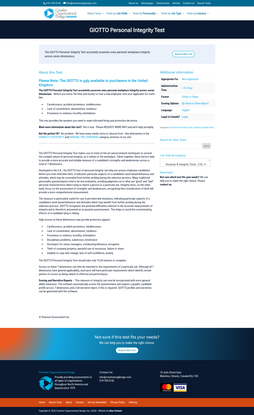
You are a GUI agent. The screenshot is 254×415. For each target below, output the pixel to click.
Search (206, 146)
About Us (133, 3)
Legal (185, 116)
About (69, 402)
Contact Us (188, 3)
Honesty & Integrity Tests (203, 127)
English (186, 110)
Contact (80, 402)
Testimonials (162, 3)
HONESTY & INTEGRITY (51, 137)
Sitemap (133, 402)
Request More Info (183, 54)
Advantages (147, 3)
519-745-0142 (53, 3)
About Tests (94, 13)
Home (42, 402)
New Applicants (190, 79)
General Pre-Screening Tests (181, 127)
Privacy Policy (117, 402)
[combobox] (185, 162)
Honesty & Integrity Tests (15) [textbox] (184, 164)
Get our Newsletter (97, 402)
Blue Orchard (115, 410)
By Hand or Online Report (195, 103)
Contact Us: (106, 372)
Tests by (116, 13)
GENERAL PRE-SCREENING (84, 137)
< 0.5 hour (187, 88)
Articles (176, 3)
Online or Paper (190, 96)
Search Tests (204, 3)
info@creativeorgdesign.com (115, 377)
